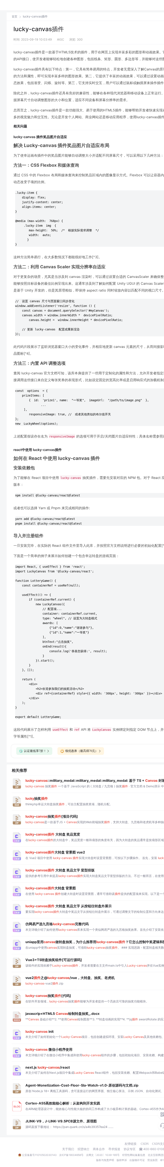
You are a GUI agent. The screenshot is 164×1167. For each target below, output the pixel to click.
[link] (14, 16)
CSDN (145, 1143)
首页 (14, 16)
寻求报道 (114, 1149)
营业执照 (152, 1160)
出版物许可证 (137, 1160)
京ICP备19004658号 (71, 1155)
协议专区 (130, 1149)
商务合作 (99, 1149)
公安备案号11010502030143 (39, 1155)
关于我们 (68, 1149)
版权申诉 (122, 1160)
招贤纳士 (83, 1149)
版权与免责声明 (105, 1160)
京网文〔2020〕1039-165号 (103, 1155)
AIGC (60, 39)
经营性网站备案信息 (133, 1155)
